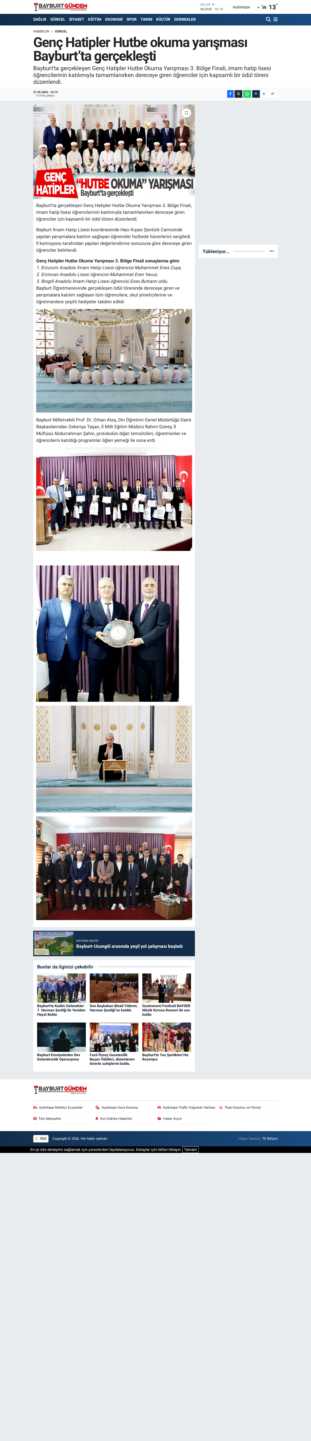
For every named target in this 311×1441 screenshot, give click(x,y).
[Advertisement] (238, 173)
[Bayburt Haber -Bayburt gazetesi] (60, 7)
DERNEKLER (185, 19)
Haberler (41, 31)
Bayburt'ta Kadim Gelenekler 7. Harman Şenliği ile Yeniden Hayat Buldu (61, 1010)
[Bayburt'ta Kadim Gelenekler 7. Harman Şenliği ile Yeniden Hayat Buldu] (61, 988)
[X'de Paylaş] (238, 94)
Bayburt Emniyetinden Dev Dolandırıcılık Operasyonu (58, 1057)
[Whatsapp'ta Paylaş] (247, 94)
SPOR (132, 19)
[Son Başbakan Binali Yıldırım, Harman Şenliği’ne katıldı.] (114, 988)
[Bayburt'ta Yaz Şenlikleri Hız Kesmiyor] (166, 1037)
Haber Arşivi (172, 1119)
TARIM (146, 19)
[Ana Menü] (275, 20)
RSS (42, 1139)
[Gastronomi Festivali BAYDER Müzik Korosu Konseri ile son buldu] (166, 988)
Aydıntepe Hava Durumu (120, 1107)
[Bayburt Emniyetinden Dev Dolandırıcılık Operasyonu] (61, 1037)
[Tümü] (272, 251)
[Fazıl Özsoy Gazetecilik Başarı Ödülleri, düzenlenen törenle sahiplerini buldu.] (114, 1037)
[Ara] (269, 20)
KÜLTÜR (163, 19)
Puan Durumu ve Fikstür (243, 1107)
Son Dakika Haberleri (116, 1119)
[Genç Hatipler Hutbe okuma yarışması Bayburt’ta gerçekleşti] (114, 152)
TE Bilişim (270, 1139)
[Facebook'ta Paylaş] (230, 94)
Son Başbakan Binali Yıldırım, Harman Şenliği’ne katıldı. (114, 1008)
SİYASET (76, 19)
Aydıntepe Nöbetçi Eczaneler (61, 1107)
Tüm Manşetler (49, 1119)
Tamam (190, 1149)
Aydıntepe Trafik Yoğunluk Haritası (189, 1107)
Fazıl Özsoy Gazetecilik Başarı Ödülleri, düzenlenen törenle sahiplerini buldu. (112, 1059)
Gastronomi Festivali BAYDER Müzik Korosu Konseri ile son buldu (166, 1010)
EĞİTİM (94, 19)
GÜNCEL (57, 19)
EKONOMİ (114, 19)
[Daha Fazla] (256, 94)
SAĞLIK (39, 19)
